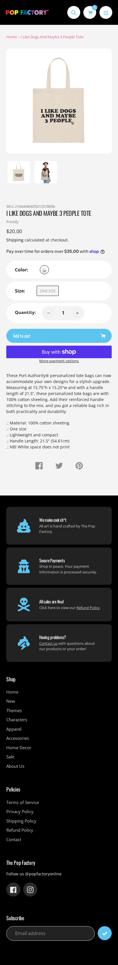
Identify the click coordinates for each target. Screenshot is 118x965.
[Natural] (44, 269)
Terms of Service (22, 802)
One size (48, 290)
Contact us (48, 643)
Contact (13, 839)
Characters (16, 719)
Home (11, 36)
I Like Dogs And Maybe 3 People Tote (52, 36)
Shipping (14, 240)
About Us (15, 766)
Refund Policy (88, 607)
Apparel (13, 729)
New (10, 701)
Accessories (17, 738)
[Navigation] (105, 12)
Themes (14, 710)
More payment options (59, 360)
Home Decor (18, 747)
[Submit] (105, 933)
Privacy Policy (20, 811)
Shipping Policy (21, 821)
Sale (10, 756)
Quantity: (25, 312)
